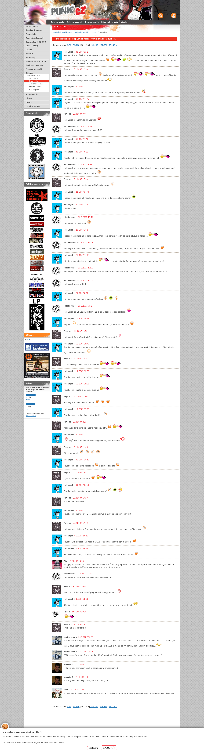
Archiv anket (31, 416)
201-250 (103, 45)
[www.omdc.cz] (37, 378)
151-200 (94, 45)
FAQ (29, 339)
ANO (28, 399)
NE (27, 409)
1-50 (69, 45)
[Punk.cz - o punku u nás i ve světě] (69, 10)
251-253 (113, 45)
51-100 (76, 45)
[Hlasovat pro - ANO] (35, 395)
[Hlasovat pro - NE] (35, 404)
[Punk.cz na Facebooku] (37, 350)
